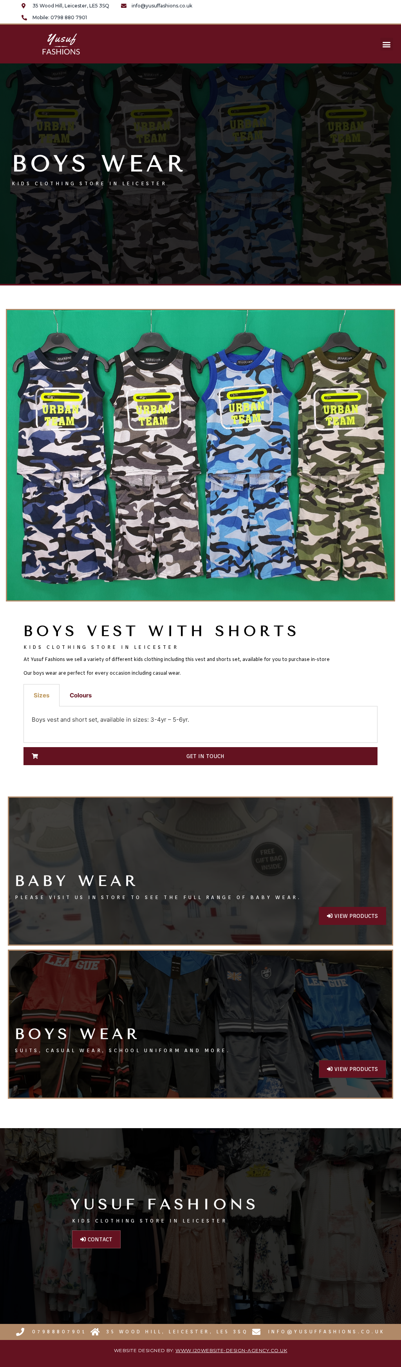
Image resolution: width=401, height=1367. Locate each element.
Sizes (41, 695)
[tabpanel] (200, 724)
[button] (386, 44)
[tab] (41, 695)
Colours (81, 695)
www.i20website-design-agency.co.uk (231, 1350)
